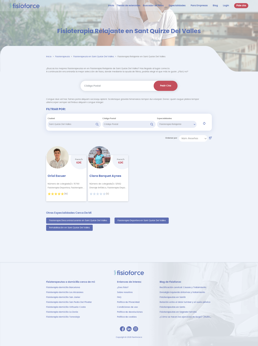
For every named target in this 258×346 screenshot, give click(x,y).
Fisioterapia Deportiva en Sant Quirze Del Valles (142, 220)
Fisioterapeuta (62, 57)
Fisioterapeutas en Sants (172, 307)
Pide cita (241, 5)
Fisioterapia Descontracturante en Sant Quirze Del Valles (78, 220)
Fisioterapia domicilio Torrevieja (63, 317)
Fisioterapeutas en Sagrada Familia (178, 312)
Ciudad (51, 119)
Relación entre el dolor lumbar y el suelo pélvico (185, 302)
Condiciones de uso (127, 307)
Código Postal (109, 119)
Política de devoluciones (130, 312)
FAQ (119, 297)
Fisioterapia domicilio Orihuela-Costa (66, 307)
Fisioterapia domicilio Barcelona (63, 287)
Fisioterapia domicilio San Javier (63, 297)
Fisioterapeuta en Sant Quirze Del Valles (93, 57)
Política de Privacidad (128, 302)
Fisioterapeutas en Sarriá (172, 297)
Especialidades (164, 119)
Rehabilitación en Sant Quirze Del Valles (69, 228)
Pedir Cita (165, 86)
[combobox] (193, 138)
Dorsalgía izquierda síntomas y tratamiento (182, 292)
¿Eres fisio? (123, 287)
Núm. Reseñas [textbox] (190, 138)
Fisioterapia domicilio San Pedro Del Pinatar (69, 302)
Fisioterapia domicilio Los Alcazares (64, 292)
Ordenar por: (171, 138)
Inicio (49, 57)
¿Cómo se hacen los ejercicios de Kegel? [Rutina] (186, 317)
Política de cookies (127, 317)
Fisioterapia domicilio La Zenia (62, 312)
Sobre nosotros (125, 292)
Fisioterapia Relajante (170, 124)
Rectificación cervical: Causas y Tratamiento (183, 287)
